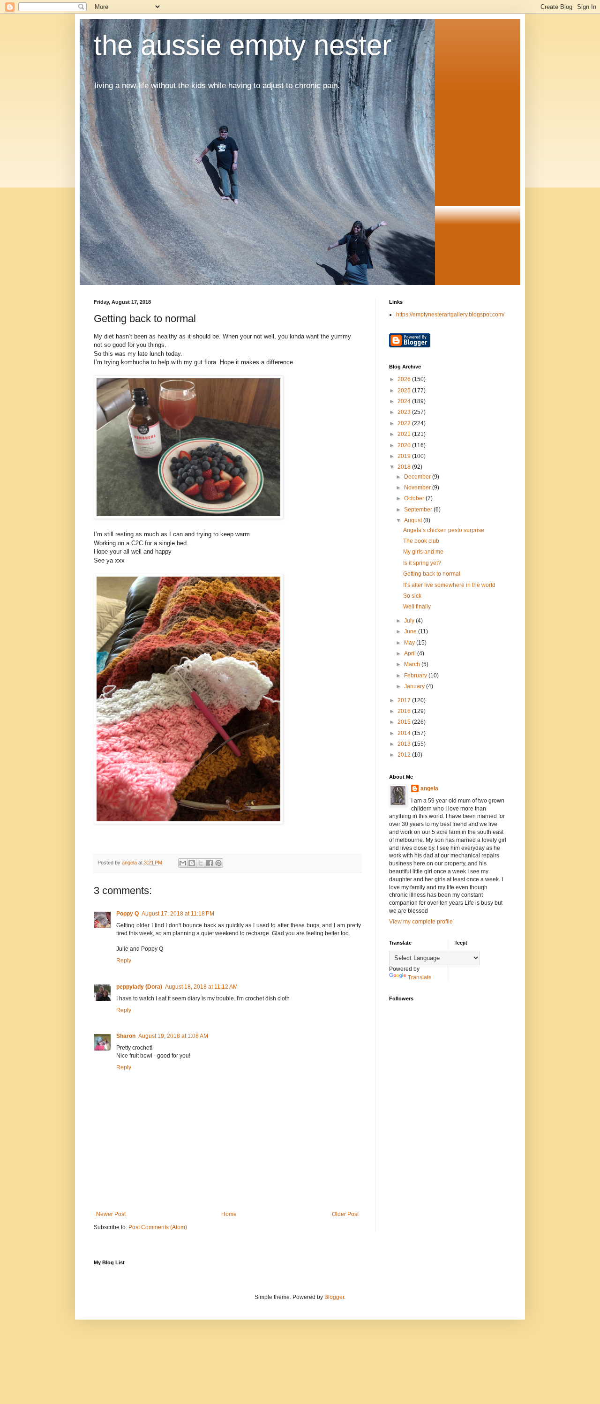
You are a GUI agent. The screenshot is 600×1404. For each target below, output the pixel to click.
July (410, 620)
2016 (405, 711)
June (411, 631)
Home (229, 1214)
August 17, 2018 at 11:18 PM (178, 913)
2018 (405, 467)
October (415, 498)
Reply (123, 960)
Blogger (334, 1297)
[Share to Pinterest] (218, 863)
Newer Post (111, 1214)
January (415, 686)
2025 (405, 390)
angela (429, 788)
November (418, 487)
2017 (405, 700)
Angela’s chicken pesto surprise (443, 530)
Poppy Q (127, 913)
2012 (405, 754)
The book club (421, 541)
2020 (405, 445)
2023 (405, 412)
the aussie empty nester (242, 45)
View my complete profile (421, 921)
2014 (405, 733)
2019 (405, 456)
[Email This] (183, 863)
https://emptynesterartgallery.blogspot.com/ (450, 314)
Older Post (345, 1214)
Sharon (125, 1036)
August (413, 520)
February (416, 675)
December (418, 476)
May (410, 642)
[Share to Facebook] (209, 863)
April (410, 653)
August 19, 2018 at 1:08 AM (173, 1036)
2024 (405, 401)
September (419, 509)
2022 (405, 423)
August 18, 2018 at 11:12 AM (201, 987)
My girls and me (423, 551)
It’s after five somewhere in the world (449, 585)
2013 (405, 744)
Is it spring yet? (422, 563)
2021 (405, 434)
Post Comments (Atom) (157, 1227)
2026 (405, 379)
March (412, 664)
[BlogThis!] (191, 863)
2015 (405, 722)
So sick (412, 596)
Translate (420, 977)
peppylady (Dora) (139, 987)
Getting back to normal (431, 574)
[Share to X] (200, 863)
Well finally (417, 606)
